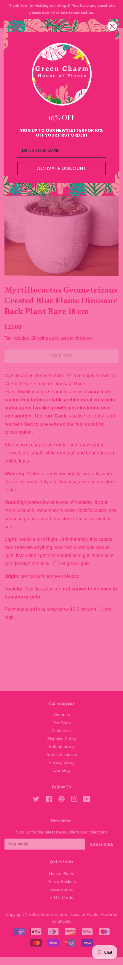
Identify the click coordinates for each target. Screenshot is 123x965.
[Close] (112, 26)
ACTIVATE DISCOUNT (61, 168)
